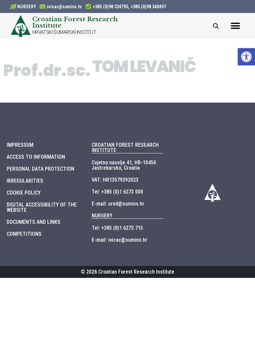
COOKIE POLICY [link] (24, 193)
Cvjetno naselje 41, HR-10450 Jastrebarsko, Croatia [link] (124, 165)
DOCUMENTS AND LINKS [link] (33, 222)
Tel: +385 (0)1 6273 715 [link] (117, 228)
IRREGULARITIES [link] (25, 181)
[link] (246, 56)
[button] (235, 25)
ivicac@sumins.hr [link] (64, 6)
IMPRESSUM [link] (20, 145)
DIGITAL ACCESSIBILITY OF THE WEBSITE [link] (42, 207)
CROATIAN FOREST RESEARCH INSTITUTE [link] (125, 147)
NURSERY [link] (26, 6)
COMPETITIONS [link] (24, 234)
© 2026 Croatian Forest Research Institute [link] (127, 272)
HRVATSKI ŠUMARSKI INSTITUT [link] (64, 32)
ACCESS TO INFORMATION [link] (36, 157)
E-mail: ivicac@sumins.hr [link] (119, 240)
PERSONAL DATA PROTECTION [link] (40, 169)
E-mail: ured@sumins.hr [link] (118, 204)
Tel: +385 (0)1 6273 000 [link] (117, 192)
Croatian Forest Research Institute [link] (75, 22)
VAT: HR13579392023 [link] (115, 180)
